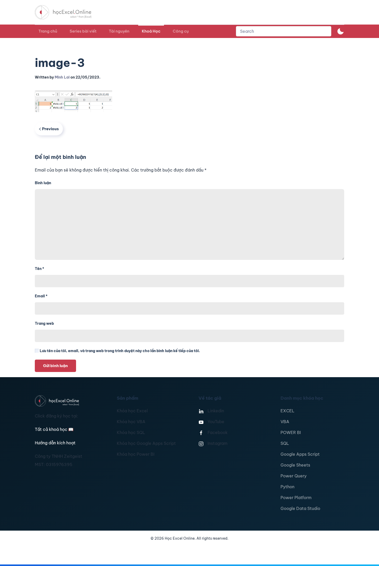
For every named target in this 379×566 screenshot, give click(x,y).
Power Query (294, 475)
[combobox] (283, 31)
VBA (285, 421)
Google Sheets (295, 465)
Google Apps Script (300, 454)
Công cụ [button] (181, 31)
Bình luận (43, 183)
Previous (50, 128)
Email (41, 296)
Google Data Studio (300, 508)
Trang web (44, 323)
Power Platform (296, 497)
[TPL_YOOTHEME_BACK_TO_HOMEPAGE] (68, 12)
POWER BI (291, 432)
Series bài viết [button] (83, 31)
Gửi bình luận (55, 365)
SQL (285, 443)
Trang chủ (47, 31)
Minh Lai (62, 77)
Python (287, 486)
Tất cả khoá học (54, 429)
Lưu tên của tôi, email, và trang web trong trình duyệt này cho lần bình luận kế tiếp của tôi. (119, 350)
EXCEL (287, 410)
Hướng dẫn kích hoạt (55, 442)
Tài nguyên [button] (119, 31)
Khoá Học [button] (151, 31)
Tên (39, 268)
